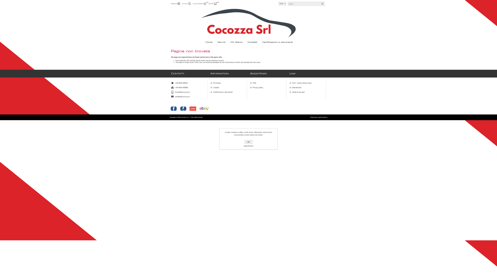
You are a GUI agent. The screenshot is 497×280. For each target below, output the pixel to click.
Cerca (322, 4)
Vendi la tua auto (298, 92)
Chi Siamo (217, 83)
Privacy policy (258, 88)
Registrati (174, 3)
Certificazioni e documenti (223, 92)
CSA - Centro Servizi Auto (302, 83)
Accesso (185, 3)
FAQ (254, 83)
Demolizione (296, 88)
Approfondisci (248, 146)
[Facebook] (174, 109)
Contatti (216, 88)
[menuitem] (229, 83)
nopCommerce (322, 117)
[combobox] (304, 4)
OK (248, 142)
